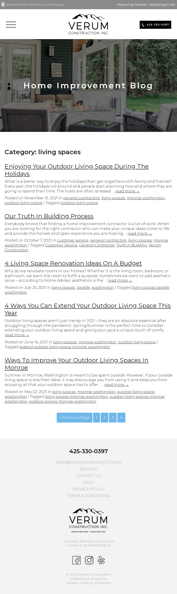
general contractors (81, 198)
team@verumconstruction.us (88, 462)
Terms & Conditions (88, 496)
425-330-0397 (88, 451)
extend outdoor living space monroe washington (65, 347)
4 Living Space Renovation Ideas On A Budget (73, 263)
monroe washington (146, 198)
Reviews (88, 469)
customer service (72, 240)
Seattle (83, 287)
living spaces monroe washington (76, 396)
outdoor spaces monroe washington (62, 401)
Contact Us (89, 476)
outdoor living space (23, 203)
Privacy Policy (89, 489)
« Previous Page (74, 417)
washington (102, 287)
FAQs (88, 482)
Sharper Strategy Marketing (89, 583)
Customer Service (61, 245)
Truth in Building (131, 245)
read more (127, 191)
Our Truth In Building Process (49, 216)
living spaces (113, 198)
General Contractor (97, 245)
